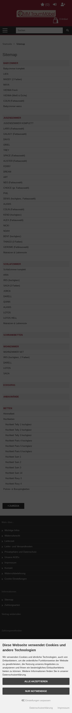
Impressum (63, 707)
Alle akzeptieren (36, 681)
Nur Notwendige (36, 691)
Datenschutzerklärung (41, 707)
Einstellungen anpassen (38, 700)
